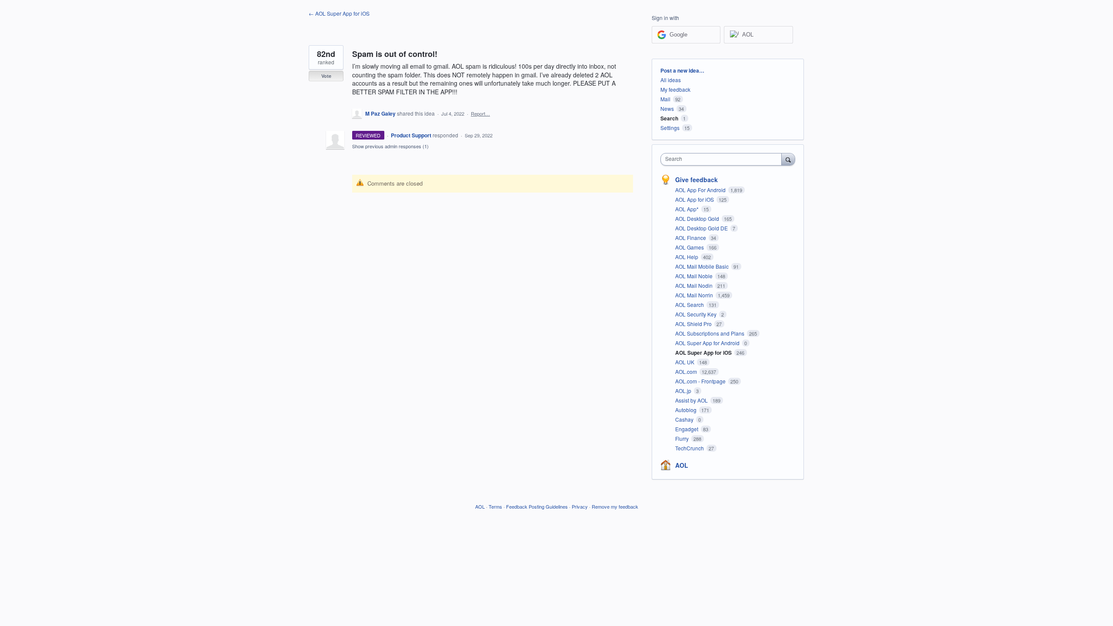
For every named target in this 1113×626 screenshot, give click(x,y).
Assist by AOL (692, 400)
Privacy (580, 506)
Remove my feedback (615, 506)
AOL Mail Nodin (694, 285)
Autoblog (686, 409)
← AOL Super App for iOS (339, 13)
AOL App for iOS (695, 199)
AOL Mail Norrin (694, 295)
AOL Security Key (696, 314)
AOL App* (687, 209)
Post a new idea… (682, 70)
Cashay (685, 419)
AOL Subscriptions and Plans (710, 333)
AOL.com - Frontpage (701, 381)
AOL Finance (691, 237)
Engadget (687, 429)
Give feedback (696, 179)
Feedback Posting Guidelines (537, 506)
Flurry (682, 438)
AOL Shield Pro (694, 323)
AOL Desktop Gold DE (702, 228)
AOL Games (690, 247)
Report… (480, 113)
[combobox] (723, 159)
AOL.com (686, 371)
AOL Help (687, 256)
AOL (681, 465)
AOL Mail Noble (694, 276)
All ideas (670, 79)
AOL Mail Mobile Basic (702, 266)
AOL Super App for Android (708, 342)
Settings (670, 127)
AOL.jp (684, 390)
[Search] (788, 159)
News (667, 108)
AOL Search (690, 304)
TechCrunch (690, 448)
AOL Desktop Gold (697, 218)
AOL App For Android (701, 189)
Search (669, 118)
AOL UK (685, 362)
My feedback (675, 89)
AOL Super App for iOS (704, 352)
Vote (326, 76)
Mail (665, 99)
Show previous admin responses (390, 146)
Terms (495, 506)
